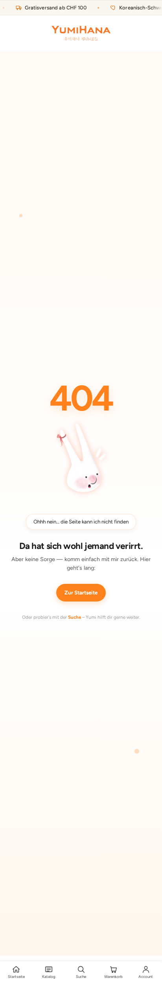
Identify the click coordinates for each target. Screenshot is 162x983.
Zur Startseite (81, 592)
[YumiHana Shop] (81, 33)
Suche (74, 617)
